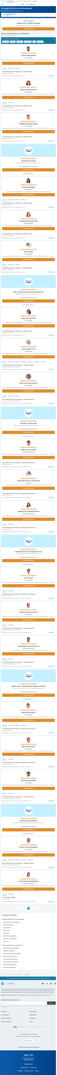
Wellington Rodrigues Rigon (28, 124)
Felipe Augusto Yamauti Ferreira (28, 646)
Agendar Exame (18, 1)
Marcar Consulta (10, 974)
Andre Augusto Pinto (29, 349)
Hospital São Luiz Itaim (8, 924)
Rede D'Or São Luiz (24, 1067)
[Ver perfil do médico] (28, 49)
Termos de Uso (32, 1018)
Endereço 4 (23, 199)
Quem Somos (4, 1011)
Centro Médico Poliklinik (8, 897)
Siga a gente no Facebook (51, 983)
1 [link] (22, 908)
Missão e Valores (33, 1011)
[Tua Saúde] (7, 983)
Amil (34, 41)
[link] (20, 908)
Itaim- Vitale (6, 933)
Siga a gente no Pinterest (55, 983)
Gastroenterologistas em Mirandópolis (11, 953)
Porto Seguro (28, 41)
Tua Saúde (3, 1)
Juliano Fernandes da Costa (28, 612)
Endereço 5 (30, 361)
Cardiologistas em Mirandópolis (10, 956)
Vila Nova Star (6, 930)
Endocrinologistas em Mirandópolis (11, 948)
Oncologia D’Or (33, 1067)
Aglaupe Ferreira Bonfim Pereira (28, 511)
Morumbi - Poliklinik (6, 899)
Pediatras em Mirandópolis (9, 950)
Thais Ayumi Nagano (28, 187)
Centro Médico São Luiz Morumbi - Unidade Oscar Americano (18, 462)
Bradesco (13, 41)
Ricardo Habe (28, 252)
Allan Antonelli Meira (28, 747)
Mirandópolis (26, 974)
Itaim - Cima (6, 941)
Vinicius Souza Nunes (28, 712)
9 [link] (34, 908)
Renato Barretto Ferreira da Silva (28, 481)
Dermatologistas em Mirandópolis (10, 961)
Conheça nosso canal (42, 983)
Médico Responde (27, 1)
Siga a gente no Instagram (47, 983)
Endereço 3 (17, 68)
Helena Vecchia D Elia (28, 318)
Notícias (35, 1)
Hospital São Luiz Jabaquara (8, 73)
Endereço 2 (11, 68)
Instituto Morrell (6, 927)
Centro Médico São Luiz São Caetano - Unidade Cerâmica (18, 365)
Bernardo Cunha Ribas (28, 780)
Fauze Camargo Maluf (28, 55)
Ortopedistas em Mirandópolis (10, 964)
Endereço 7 (43, 361)
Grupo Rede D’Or (36, 1047)
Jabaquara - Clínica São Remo (10, 938)
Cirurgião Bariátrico (19, 974)
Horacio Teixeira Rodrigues (28, 847)
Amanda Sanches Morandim (28, 221)
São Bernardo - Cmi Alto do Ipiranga (28, 23)
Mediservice (19, 41)
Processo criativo (5, 1014)
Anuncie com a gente (6, 1021)
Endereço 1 (4, 68)
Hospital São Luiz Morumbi (7, 464)
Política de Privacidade (6, 1018)
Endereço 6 (36, 361)
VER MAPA (52, 75)
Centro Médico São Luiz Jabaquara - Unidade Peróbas (17, 71)
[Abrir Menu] (2, 4)
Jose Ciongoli (28, 578)
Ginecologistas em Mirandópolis (10, 959)
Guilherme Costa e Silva (28, 450)
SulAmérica (5, 41)
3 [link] (28, 908)
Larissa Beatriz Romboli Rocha (28, 881)
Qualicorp (37, 1070)
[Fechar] (54, 39)
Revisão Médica (32, 1014)
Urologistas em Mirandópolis (9, 967)
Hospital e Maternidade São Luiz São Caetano (11, 366)
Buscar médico (10, 1)
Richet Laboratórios (29, 1070)
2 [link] (25, 908)
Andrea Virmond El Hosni (28, 89)
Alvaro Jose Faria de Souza (28, 383)
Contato (31, 1021)
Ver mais (39, 41)
